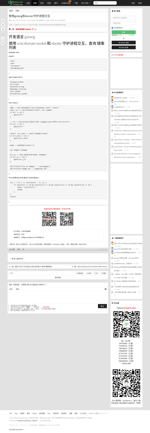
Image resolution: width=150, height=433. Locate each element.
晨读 (28, 413)
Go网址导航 (66, 3)
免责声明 (56, 413)
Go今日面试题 (118, 55)
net (89, 273)
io (97, 273)
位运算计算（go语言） (121, 98)
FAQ (16, 413)
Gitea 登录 (124, 47)
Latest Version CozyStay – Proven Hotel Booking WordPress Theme (127, 141)
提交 (102, 306)
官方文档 (85, 3)
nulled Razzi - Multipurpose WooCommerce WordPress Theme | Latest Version (128, 132)
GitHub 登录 (124, 42)
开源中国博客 (25, 231)
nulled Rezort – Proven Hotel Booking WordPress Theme (128, 148)
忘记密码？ (132, 35)
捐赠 (70, 413)
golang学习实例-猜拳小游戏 (123, 249)
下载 (76, 3)
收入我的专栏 (18, 258)
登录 (140, 3)
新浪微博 (42, 413)
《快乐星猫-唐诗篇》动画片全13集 (125, 292)
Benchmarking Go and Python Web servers (92, 266)
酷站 (76, 413)
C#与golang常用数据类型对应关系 (125, 252)
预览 (17, 289)
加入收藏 (12, 249)
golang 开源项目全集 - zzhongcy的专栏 (126, 258)
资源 (49, 3)
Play (48, 413)
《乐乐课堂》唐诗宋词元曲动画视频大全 (126, 287)
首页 (11, 10)
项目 (42, 3)
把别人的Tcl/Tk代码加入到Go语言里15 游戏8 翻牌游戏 (33, 266)
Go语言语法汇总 (119, 107)
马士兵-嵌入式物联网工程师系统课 (125, 281)
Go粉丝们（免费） (134, 403)
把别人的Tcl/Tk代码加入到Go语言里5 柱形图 (128, 243)
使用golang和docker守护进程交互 (32, 237)
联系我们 (64, 413)
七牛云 (48, 421)
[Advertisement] (128, 73)
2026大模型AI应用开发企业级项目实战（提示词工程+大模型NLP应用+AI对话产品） (127, 118)
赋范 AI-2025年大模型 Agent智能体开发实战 (128, 110)
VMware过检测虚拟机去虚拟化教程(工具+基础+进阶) (128, 269)
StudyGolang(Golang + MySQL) (27, 421)
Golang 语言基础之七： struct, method (126, 101)
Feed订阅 (83, 413)
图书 (56, 3)
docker (80, 273)
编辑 (10, 289)
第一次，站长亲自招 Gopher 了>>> (23, 29)
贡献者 (22, 413)
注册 (133, 3)
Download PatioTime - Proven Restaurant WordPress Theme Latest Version (127, 155)
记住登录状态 (118, 28)
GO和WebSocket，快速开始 (123, 263)
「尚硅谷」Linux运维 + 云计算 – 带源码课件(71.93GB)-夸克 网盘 (128, 276)
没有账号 (41, 284)
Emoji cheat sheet (49, 309)
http (104, 273)
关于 (10, 413)
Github (34, 413)
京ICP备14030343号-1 (16, 430)
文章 (35, 3)
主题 (28, 3)
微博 (18, 249)
